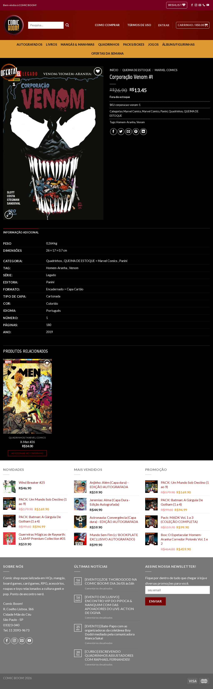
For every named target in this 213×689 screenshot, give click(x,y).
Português (53, 310)
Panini (164, 111)
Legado (51, 275)
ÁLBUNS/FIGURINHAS (178, 44)
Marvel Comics (166, 70)
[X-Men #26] (27, 396)
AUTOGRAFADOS (29, 44)
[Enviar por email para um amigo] (128, 131)
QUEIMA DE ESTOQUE (136, 70)
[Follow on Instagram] (196, 5)
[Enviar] (67, 25)
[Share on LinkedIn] (143, 131)
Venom (140, 122)
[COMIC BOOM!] (14, 25)
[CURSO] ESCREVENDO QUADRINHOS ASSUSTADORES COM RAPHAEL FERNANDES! (109, 655)
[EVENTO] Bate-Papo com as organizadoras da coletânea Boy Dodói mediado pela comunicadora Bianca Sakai (110, 632)
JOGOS (153, 44)
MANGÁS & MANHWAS (77, 44)
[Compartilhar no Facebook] (113, 131)
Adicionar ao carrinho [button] (27, 453)
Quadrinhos (176, 111)
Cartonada (53, 296)
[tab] (21, 232)
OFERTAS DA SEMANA (107, 53)
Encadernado (55, 289)
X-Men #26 (27, 442)
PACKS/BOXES (133, 44)
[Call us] (204, 5)
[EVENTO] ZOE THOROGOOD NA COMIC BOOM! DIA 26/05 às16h (111, 581)
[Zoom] (9, 215)
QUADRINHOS (108, 44)
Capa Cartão (75, 289)
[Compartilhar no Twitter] (121, 131)
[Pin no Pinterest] (136, 131)
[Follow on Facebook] (192, 5)
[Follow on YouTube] (208, 5)
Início (114, 70)
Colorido (52, 303)
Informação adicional (21, 232)
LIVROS (51, 44)
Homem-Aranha (125, 122)
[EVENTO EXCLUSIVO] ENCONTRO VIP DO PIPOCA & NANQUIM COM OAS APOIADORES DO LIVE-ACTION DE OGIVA (109, 605)
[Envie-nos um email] (200, 5)
